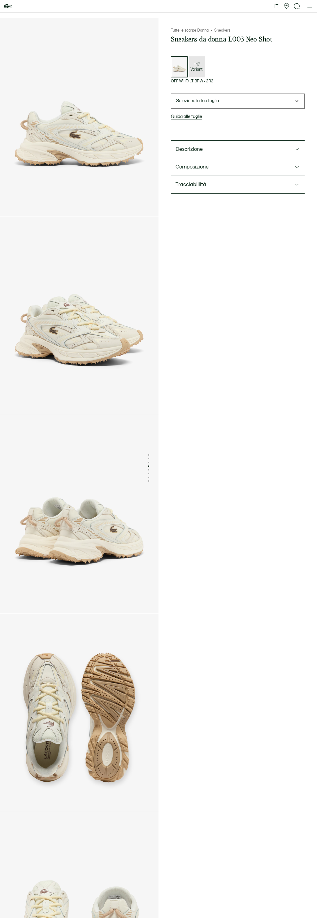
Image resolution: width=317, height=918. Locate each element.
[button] (286, 6)
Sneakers (222, 30)
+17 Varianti (196, 67)
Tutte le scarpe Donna (190, 30)
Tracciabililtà (191, 184)
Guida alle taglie (186, 117)
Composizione (192, 166)
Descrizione (189, 149)
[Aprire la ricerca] (297, 6)
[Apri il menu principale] (309, 6)
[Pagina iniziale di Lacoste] (8, 6)
